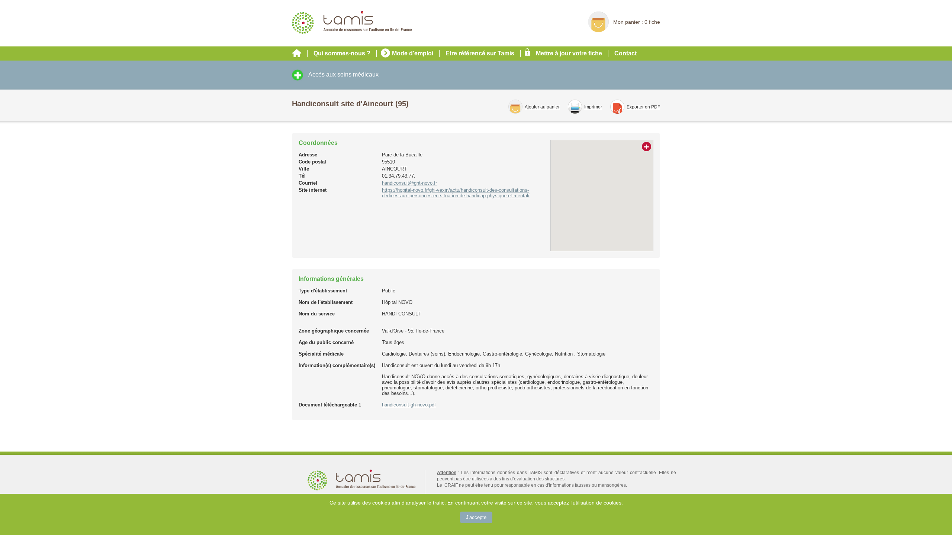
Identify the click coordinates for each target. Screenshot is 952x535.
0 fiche (652, 22)
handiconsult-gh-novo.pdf (409, 405)
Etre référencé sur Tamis (480, 53)
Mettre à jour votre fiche (569, 53)
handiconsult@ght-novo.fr (409, 183)
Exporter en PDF (643, 107)
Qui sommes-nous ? (341, 53)
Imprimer (593, 107)
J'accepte (476, 517)
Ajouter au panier (542, 107)
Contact (625, 53)
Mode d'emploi (412, 53)
